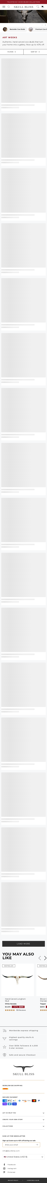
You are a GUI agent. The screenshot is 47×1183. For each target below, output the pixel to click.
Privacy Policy (13, 1180)
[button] (10, 1010)
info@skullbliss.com (11, 1151)
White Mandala (10, 1004)
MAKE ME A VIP (37, 1144)
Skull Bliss (35, 1180)
